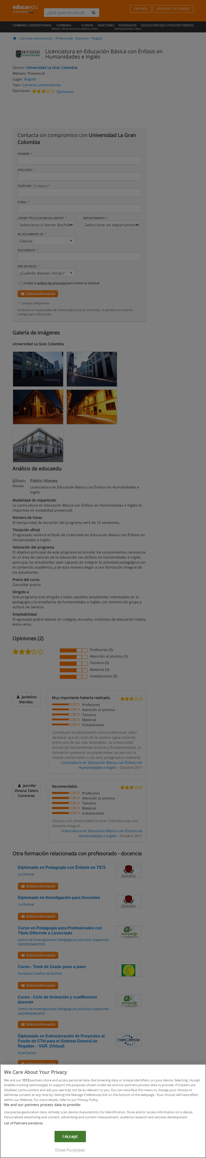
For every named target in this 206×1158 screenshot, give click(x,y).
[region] (103, 1111)
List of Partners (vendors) (23, 1123)
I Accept (70, 1136)
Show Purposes (70, 1150)
